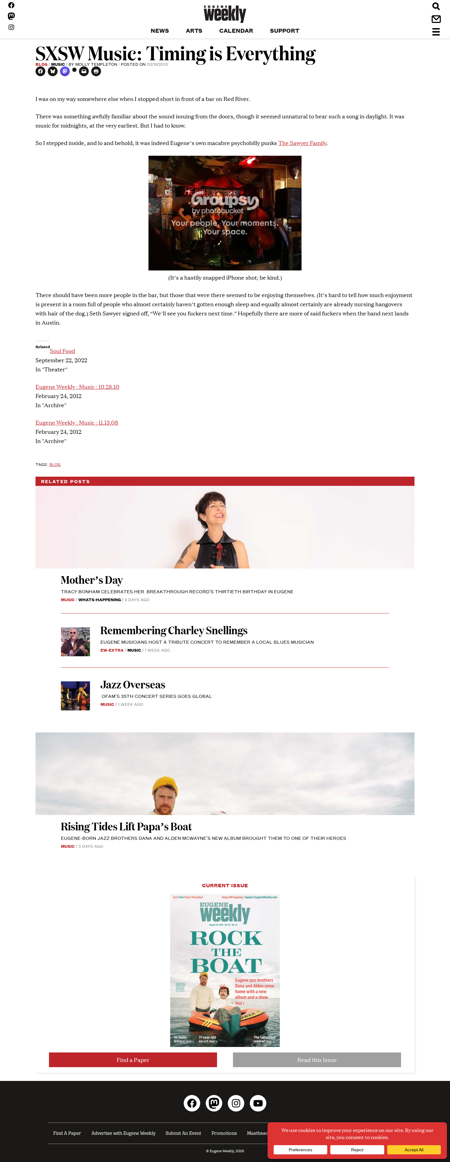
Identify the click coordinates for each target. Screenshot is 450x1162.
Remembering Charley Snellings (174, 630)
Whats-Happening (99, 599)
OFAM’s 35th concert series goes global (156, 696)
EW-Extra (112, 650)
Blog (41, 64)
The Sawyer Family (302, 143)
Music (58, 64)
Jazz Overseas (132, 684)
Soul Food (62, 351)
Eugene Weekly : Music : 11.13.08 (77, 422)
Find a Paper (133, 1059)
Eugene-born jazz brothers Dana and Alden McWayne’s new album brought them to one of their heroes (203, 838)
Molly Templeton (96, 64)
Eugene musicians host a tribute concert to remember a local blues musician (207, 642)
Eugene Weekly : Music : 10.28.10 (77, 386)
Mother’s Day (92, 579)
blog (55, 464)
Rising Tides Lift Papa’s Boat (126, 826)
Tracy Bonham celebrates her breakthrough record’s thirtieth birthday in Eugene (177, 591)
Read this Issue (317, 1059)
